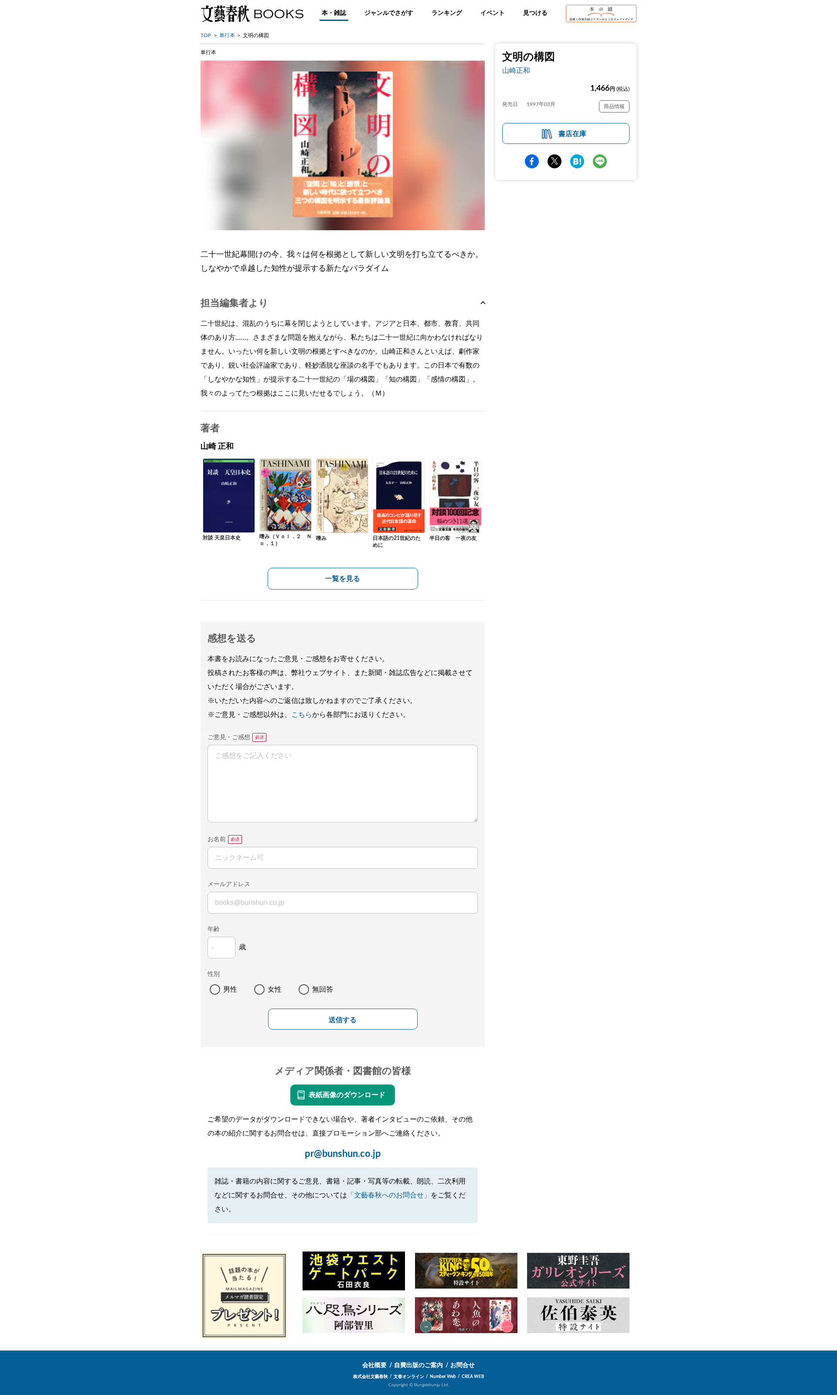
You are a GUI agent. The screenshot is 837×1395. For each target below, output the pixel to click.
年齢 (214, 929)
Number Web (443, 1377)
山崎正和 (516, 70)
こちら (301, 714)
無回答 (322, 989)
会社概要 (374, 1365)
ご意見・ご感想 (229, 737)
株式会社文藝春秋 (370, 1377)
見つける (535, 13)
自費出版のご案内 (418, 1365)
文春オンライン (409, 1377)
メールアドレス (229, 884)
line (600, 161)
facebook (532, 161)
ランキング (447, 13)
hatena (577, 161)
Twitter (554, 161)
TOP (206, 35)
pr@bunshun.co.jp (343, 1154)
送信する (343, 1019)
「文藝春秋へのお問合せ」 (389, 1195)
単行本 (227, 35)
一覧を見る (342, 578)
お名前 (217, 839)
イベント (492, 13)
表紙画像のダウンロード (347, 1094)
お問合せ (462, 1365)
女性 (275, 989)
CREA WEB (473, 1377)
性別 (214, 974)
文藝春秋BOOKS (252, 13)
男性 (230, 989)
